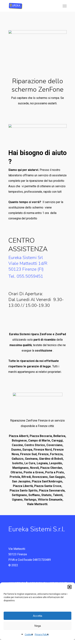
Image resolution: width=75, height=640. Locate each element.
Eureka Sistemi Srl (25, 257)
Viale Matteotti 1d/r (27, 263)
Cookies (29, 634)
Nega (37, 625)
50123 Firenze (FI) (26, 269)
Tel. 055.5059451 (25, 276)
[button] (69, 587)
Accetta (37, 615)
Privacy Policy (42, 634)
